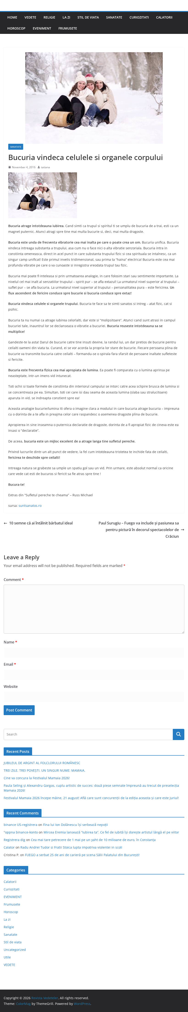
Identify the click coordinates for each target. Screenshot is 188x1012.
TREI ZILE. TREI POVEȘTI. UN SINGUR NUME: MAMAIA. (44, 770)
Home (12, 17)
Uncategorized (15, 949)
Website (11, 686)
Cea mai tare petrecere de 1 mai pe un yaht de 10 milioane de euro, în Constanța (93, 840)
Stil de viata (88, 17)
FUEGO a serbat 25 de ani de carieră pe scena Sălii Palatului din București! (82, 855)
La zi (66, 17)
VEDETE (30, 17)
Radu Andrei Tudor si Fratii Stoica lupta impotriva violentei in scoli (71, 847)
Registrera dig (14, 840)
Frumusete (67, 28)
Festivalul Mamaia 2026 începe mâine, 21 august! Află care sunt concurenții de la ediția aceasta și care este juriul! (91, 798)
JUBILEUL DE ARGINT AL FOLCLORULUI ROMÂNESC (42, 763)
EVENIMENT (42, 28)
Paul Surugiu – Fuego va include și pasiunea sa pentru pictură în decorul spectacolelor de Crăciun (139, 530)
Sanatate (114, 17)
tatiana (45, 167)
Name (10, 642)
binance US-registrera (20, 824)
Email (10, 664)
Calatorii (164, 17)
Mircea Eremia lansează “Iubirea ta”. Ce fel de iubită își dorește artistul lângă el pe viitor (111, 832)
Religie (49, 17)
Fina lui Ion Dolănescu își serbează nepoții (75, 824)
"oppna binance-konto (21, 832)
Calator (9, 847)
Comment (14, 579)
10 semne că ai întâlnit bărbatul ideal (41, 523)
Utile (7, 957)
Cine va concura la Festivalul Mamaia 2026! (37, 778)
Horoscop (16, 28)
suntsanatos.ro (30, 505)
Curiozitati (139, 17)
